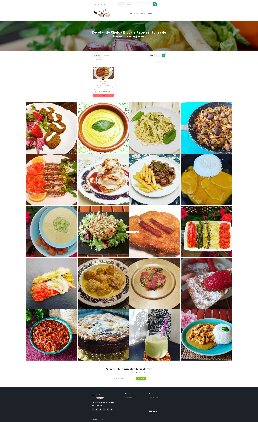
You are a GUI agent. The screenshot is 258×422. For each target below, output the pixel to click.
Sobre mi (143, 13)
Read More (102, 95)
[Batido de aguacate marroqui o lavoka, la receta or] (154, 335)
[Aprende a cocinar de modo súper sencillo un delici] (154, 179)
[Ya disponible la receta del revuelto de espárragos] (154, 283)
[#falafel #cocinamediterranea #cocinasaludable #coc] (51, 128)
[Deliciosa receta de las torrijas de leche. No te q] (154, 231)
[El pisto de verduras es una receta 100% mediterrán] (51, 335)
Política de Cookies (153, 400)
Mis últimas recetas (128, 397)
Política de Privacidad (153, 397)
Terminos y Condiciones (154, 403)
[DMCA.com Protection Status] (153, 411)
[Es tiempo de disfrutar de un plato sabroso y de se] (51, 179)
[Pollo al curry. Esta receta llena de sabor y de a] (206, 335)
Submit (140, 378)
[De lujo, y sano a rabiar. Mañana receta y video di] (206, 231)
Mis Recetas (136, 13)
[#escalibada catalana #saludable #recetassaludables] (51, 283)
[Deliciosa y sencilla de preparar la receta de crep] (103, 179)
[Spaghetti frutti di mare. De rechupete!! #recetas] (206, 128)
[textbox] (98, 59)
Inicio (130, 13)
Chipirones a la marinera (103, 85)
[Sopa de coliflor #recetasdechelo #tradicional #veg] (103, 283)
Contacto (149, 13)
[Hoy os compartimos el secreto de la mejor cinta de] (206, 179)
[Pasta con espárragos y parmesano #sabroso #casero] (154, 128)
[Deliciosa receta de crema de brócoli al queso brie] (103, 128)
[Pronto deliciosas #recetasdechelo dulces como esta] (103, 335)
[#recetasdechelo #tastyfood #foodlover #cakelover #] (206, 283)
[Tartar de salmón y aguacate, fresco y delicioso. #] (103, 231)
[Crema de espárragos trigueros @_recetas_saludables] (51, 231)
